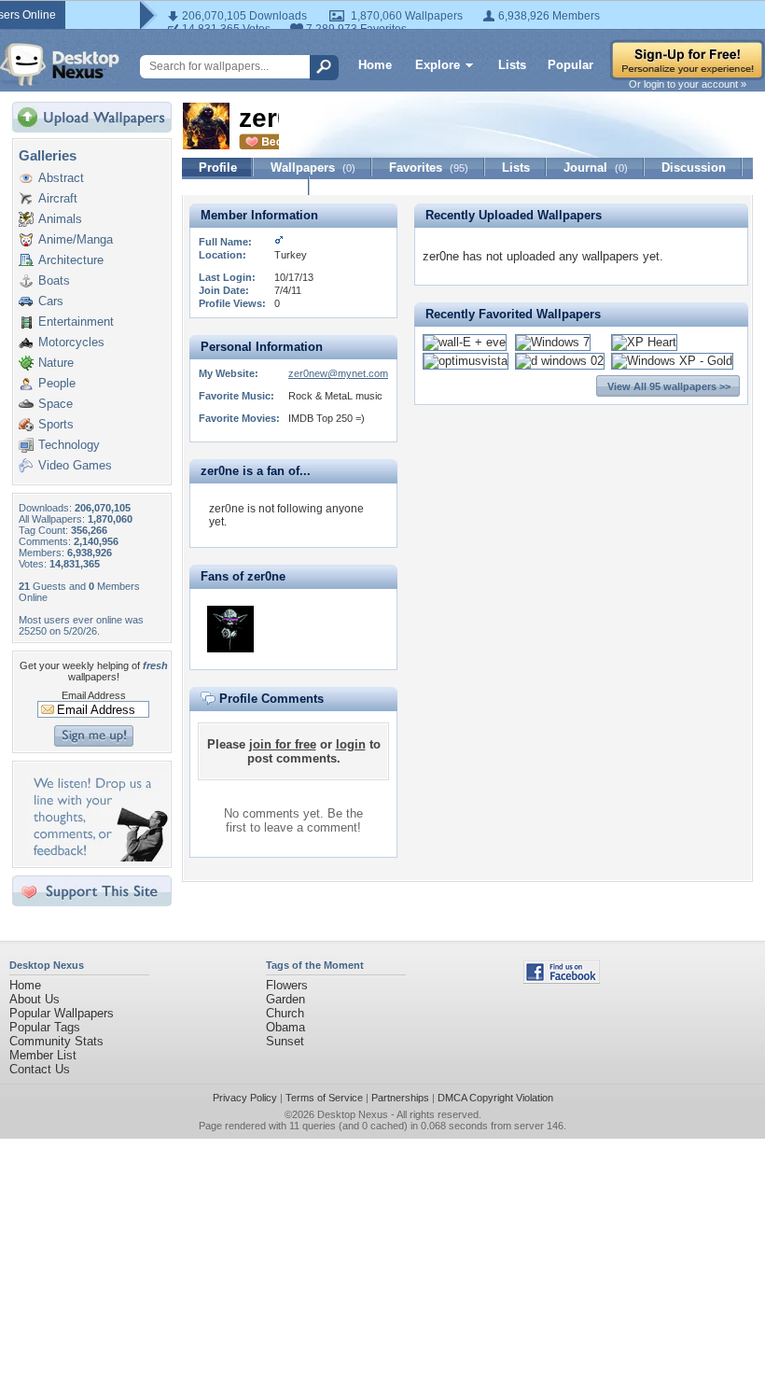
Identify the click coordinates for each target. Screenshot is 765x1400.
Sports (56, 424)
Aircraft (57, 198)
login (351, 744)
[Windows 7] (553, 342)
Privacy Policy (245, 1097)
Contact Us (39, 1069)
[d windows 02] (560, 361)
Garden (285, 999)
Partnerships (400, 1097)
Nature (56, 363)
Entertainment (76, 322)
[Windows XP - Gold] (672, 361)
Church (285, 1013)
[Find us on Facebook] (561, 980)
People (57, 383)
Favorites (428, 168)
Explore (437, 65)
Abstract (61, 178)
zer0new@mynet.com (338, 373)
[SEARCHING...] (230, 629)
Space (55, 404)
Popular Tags (44, 1027)
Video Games (75, 465)
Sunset (285, 1041)
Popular (570, 65)
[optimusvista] (465, 361)
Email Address (94, 695)
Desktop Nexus (352, 1114)
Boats (54, 280)
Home (375, 65)
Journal (595, 168)
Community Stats (56, 1041)
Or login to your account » (687, 84)
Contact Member (246, 186)
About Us (34, 999)
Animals (60, 219)
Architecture (71, 260)
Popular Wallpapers (61, 1013)
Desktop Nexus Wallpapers (59, 64)
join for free (282, 744)
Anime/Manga (75, 239)
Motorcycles (71, 342)
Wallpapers (313, 168)
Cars (50, 301)
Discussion (693, 168)
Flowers (287, 985)
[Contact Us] (97, 857)
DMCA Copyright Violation (495, 1097)
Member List (42, 1055)
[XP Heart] (644, 342)
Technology (69, 445)
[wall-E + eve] (465, 342)
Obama (285, 1027)
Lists (512, 65)
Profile (218, 168)
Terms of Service (324, 1097)
